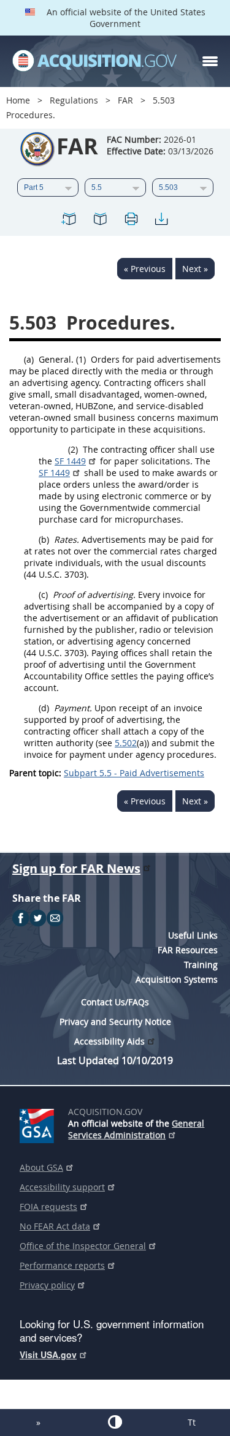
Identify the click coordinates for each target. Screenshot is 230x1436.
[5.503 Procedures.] (69, 221)
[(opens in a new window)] (39, 1123)
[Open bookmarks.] (100, 221)
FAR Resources (188, 950)
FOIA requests (48, 1206)
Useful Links (193, 935)
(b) (44, 539)
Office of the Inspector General (83, 1246)
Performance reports (62, 1265)
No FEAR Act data (55, 1226)
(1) (81, 359)
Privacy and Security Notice (115, 1021)
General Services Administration (136, 1129)
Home (18, 100)
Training (201, 964)
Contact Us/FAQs (115, 1002)
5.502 (126, 743)
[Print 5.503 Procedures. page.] (130, 221)
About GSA (41, 1167)
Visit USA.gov (48, 1354)
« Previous (145, 268)
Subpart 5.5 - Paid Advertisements (134, 773)
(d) (44, 708)
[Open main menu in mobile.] (210, 61)
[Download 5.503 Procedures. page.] (161, 221)
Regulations (74, 100)
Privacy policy (47, 1285)
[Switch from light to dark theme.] (115, 1422)
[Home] (94, 61)
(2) (73, 449)
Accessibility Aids (109, 1041)
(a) (29, 359)
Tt (192, 1422)
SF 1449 (70, 461)
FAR (125, 100)
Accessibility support (62, 1187)
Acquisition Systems (177, 979)
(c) (43, 594)
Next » (195, 268)
